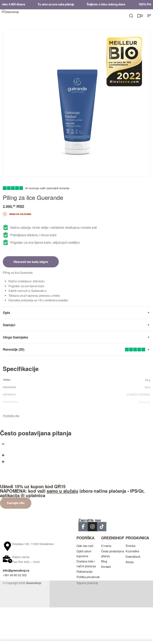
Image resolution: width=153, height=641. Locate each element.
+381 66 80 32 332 (15, 575)
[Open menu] (149, 15)
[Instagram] (92, 526)
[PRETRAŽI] (131, 16)
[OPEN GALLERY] (76, 103)
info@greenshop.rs (16, 570)
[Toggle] (11, 416)
